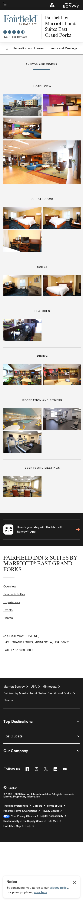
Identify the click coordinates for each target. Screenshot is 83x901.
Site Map (53, 821)
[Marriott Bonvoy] (69, 5)
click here (40, 892)
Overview (9, 586)
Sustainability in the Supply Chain (23, 821)
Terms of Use (54, 805)
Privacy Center (50, 810)
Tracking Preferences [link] (15, 805)
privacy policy (59, 887)
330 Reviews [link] (19, 36)
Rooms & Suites (14, 594)
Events (8, 610)
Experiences (11, 602)
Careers (37, 805)
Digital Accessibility (51, 815)
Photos (8, 617)
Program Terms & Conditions (20, 810)
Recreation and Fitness (28, 48)
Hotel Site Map (12, 826)
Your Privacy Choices (23, 816)
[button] (52, 5)
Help (28, 826)
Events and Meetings (63, 48)
